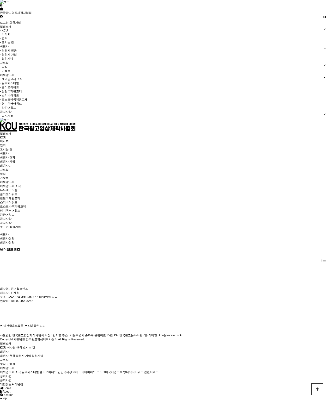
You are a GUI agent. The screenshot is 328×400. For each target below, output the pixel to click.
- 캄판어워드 (8, 107)
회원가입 (15, 22)
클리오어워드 (8, 194)
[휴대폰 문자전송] (1, 9)
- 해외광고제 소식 (11, 79)
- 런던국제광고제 (11, 91)
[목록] (323, 260)
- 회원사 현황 (8, 50)
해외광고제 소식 (10, 186)
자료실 (4, 169)
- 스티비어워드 (9, 95)
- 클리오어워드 (9, 87)
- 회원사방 (6, 58)
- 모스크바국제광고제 (14, 99)
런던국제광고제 (10, 198)
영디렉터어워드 (10, 210)
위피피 (41, 325)
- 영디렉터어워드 (11, 103)
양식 (3, 173)
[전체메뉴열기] (1, 5)
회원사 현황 (7, 157)
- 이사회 (5, 34)
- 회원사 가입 (8, 54)
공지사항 (6, 218)
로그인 (4, 22)
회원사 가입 (7, 161)
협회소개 (6, 133)
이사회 (4, 141)
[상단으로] (317, 389)
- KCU (4, 30)
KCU (3, 137)
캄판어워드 (7, 214)
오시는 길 (6, 149)
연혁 (3, 145)
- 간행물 (5, 71)
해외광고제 (7, 182)
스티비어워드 (8, 202)
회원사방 (6, 165)
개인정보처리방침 (11, 384)
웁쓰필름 (18, 325)
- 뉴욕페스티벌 (9, 83)
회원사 (4, 153)
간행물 (4, 178)
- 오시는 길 (7, 42)
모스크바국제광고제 (13, 206)
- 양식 (3, 67)
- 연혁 (3, 38)
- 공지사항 (6, 116)
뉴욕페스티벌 (8, 190)
